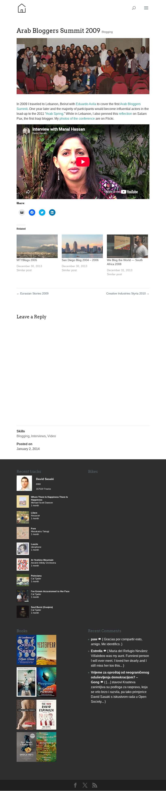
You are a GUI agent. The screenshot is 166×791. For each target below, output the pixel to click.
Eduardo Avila (86, 104)
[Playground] (46, 696)
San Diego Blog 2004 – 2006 (80, 260)
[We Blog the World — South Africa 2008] (127, 246)
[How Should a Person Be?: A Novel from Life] (26, 760)
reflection (125, 113)
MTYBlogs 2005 (27, 260)
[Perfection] (26, 695)
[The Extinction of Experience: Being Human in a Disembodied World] (46, 760)
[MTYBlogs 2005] (37, 246)
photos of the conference (77, 118)
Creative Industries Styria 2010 (127, 293)
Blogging (107, 31)
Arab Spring (54, 113)
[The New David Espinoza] (46, 728)
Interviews (38, 436)
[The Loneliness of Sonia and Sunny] (26, 663)
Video (51, 436)
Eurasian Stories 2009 (33, 293)
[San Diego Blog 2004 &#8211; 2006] (82, 246)
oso (38, 483)
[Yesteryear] (46, 663)
